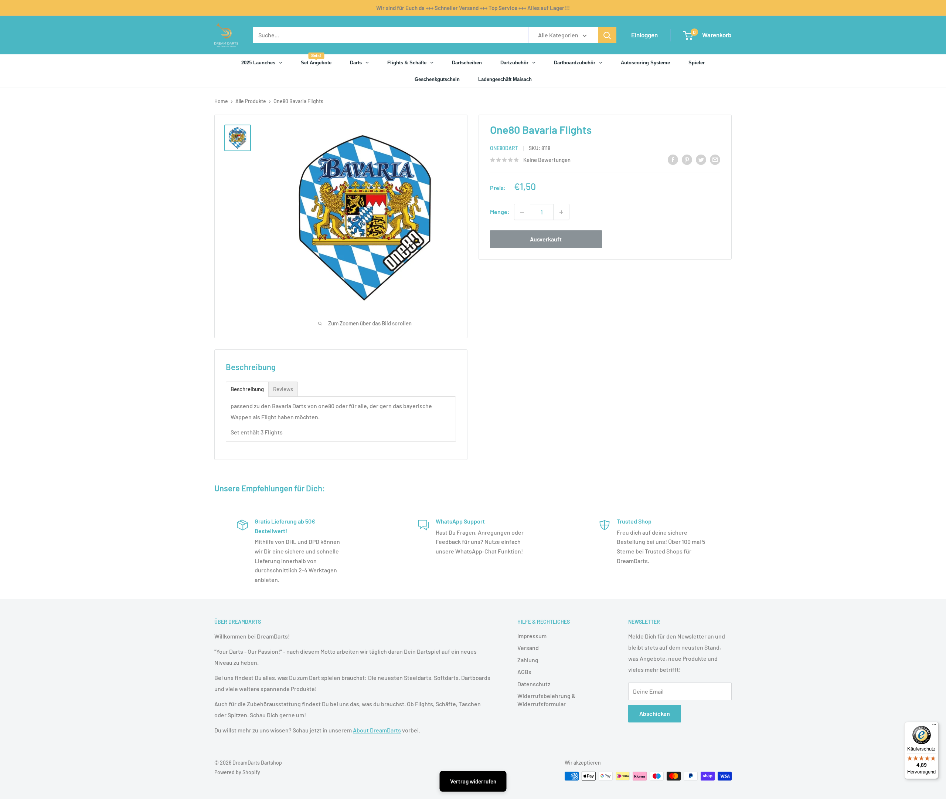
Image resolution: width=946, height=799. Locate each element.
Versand (528, 647)
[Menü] (934, 726)
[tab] (247, 389)
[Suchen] (607, 35)
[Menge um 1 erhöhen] (561, 212)
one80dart (504, 148)
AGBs (524, 671)
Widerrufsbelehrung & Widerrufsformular (546, 699)
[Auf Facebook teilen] (673, 159)
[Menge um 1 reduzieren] (522, 212)
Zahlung (527, 659)
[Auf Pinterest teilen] (687, 159)
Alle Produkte (250, 101)
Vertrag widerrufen (473, 781)
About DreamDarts (377, 730)
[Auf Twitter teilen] (701, 159)
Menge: (500, 212)
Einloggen (644, 34)
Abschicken (654, 713)
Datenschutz (533, 683)
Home (221, 101)
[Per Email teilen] (715, 159)
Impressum (532, 635)
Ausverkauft (546, 239)
